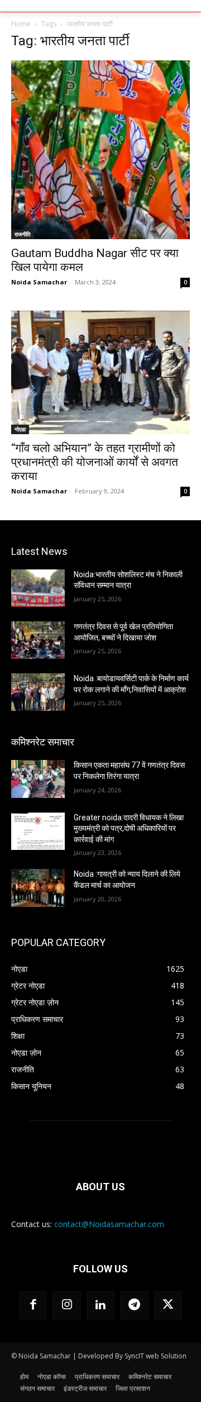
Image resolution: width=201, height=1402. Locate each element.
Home (21, 23)
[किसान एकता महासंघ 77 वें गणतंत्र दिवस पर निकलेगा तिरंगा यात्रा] (38, 778)
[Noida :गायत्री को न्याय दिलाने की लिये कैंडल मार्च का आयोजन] (38, 887)
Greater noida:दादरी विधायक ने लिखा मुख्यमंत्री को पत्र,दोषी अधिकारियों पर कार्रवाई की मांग (129, 828)
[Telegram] (134, 1305)
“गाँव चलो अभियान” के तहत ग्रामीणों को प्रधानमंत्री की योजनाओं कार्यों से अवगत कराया (94, 462)
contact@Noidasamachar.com (109, 1224)
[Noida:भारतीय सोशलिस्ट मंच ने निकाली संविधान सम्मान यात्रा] (38, 588)
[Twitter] (168, 1305)
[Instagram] (66, 1305)
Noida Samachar (39, 282)
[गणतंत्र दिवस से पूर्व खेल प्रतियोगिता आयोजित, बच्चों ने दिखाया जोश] (38, 640)
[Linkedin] (100, 1305)
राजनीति (23, 234)
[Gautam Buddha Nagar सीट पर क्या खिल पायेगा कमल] (100, 149)
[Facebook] (33, 1305)
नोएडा (20, 429)
